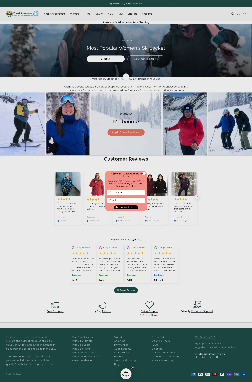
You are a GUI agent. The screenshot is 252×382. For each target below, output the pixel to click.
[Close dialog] (144, 173)
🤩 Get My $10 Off (126, 207)
